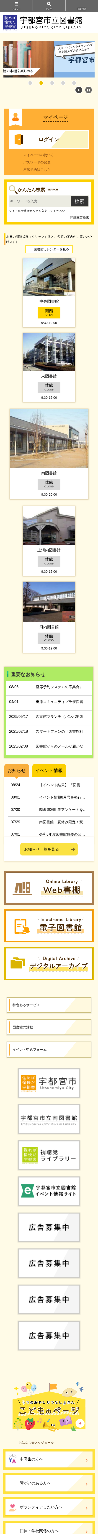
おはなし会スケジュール (36, 1442)
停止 (88, 90)
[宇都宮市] (49, 1083)
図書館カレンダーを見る (51, 249)
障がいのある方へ (35, 1483)
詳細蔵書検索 (79, 217)
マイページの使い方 (38, 155)
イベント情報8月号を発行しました (67, 797)
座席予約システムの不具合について (65, 687)
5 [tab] (74, 83)
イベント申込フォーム (30, 1049)
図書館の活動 (23, 1027)
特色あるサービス (26, 1005)
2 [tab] (41, 83)
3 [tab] (52, 83)
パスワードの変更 (37, 162)
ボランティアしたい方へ (41, 1507)
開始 (79, 90)
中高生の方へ (31, 1459)
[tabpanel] (49, 59)
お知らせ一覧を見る (41, 849)
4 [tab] (63, 83)
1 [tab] (30, 83)
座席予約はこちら (37, 169)
